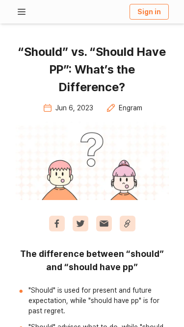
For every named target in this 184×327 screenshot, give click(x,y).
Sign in (149, 12)
